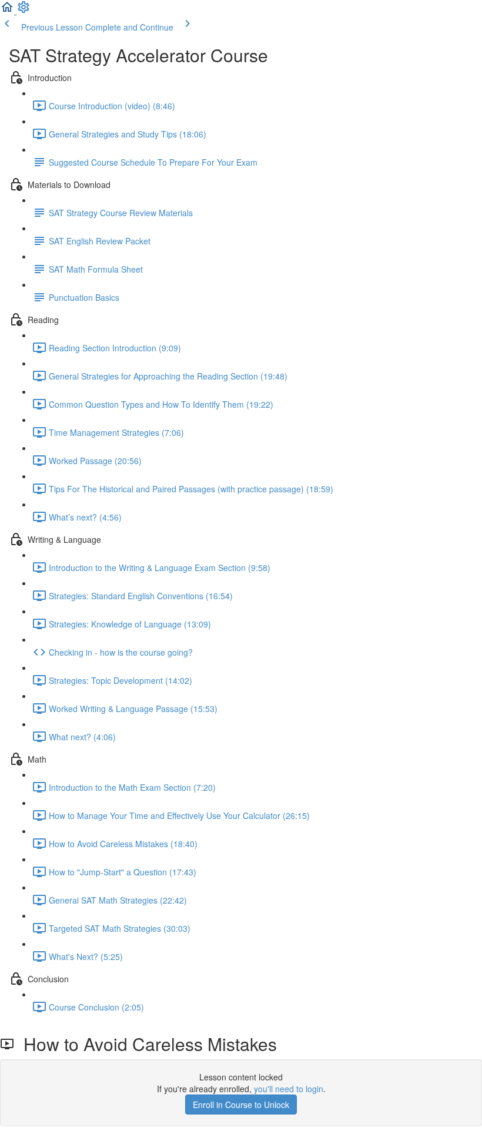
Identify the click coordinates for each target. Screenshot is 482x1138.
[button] (8, 10)
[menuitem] (23, 10)
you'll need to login (288, 1089)
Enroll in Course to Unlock (241, 1104)
